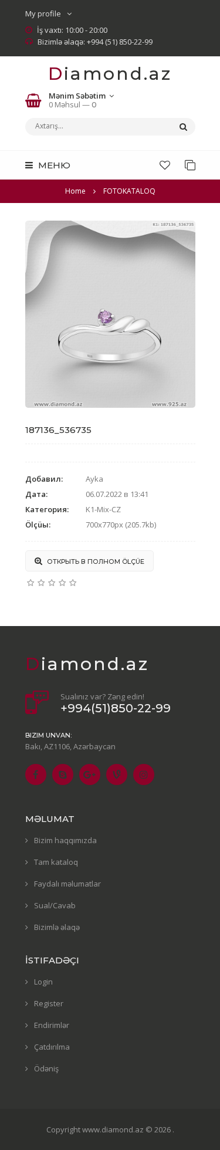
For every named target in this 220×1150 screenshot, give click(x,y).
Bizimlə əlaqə (57, 927)
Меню (53, 165)
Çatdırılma (52, 1046)
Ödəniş (46, 1068)
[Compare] (190, 165)
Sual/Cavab (55, 905)
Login (43, 981)
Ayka (94, 478)
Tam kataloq (56, 862)
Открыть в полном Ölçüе (94, 561)
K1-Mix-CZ (103, 509)
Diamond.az (110, 73)
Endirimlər (51, 1025)
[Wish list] (165, 165)
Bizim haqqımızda (65, 840)
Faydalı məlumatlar (67, 883)
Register (48, 1003)
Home (75, 191)
